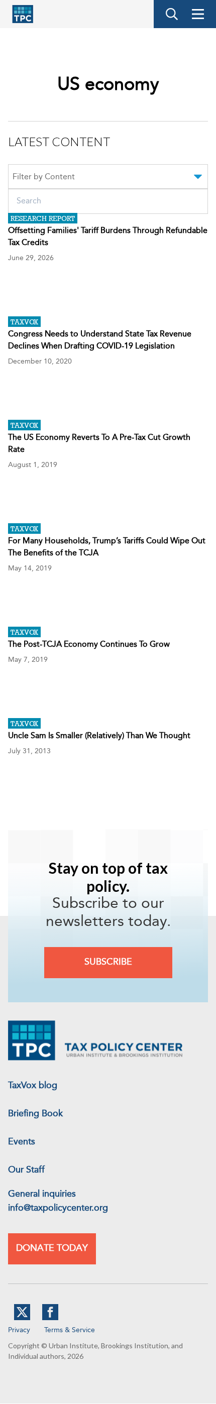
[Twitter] (22, 1318)
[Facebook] (50, 1318)
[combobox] (108, 178)
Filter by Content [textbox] (44, 177)
